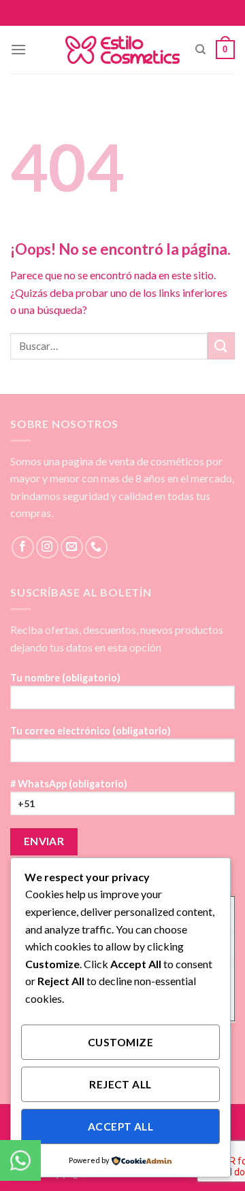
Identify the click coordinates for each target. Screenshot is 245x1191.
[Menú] (18, 49)
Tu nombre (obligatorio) (65, 677)
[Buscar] (200, 50)
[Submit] (221, 345)
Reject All (120, 1084)
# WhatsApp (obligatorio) (68, 783)
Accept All (121, 1126)
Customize (120, 1042)
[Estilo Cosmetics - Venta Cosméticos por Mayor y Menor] (122, 49)
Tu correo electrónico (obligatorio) (90, 730)
